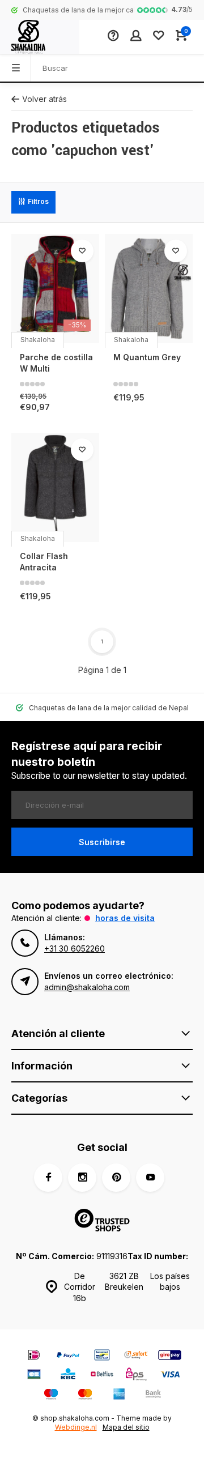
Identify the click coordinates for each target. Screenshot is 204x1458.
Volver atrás (44, 99)
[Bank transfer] (153, 1395)
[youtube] (150, 1177)
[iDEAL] (34, 1356)
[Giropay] (170, 1356)
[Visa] (170, 1375)
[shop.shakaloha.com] (39, 37)
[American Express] (119, 1395)
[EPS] (136, 1375)
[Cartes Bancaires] (34, 1375)
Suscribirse (102, 842)
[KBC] (68, 1375)
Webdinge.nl (76, 1427)
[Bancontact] (102, 1356)
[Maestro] (51, 1395)
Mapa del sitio (126, 1427)
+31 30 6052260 (74, 948)
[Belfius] (102, 1375)
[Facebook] (48, 1177)
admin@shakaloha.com (87, 987)
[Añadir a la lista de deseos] (82, 251)
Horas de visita (125, 918)
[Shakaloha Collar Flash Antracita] (55, 488)
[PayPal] (68, 1356)
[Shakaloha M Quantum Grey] (149, 289)
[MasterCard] (85, 1395)
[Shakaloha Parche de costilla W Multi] (55, 289)
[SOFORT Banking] (136, 1356)
